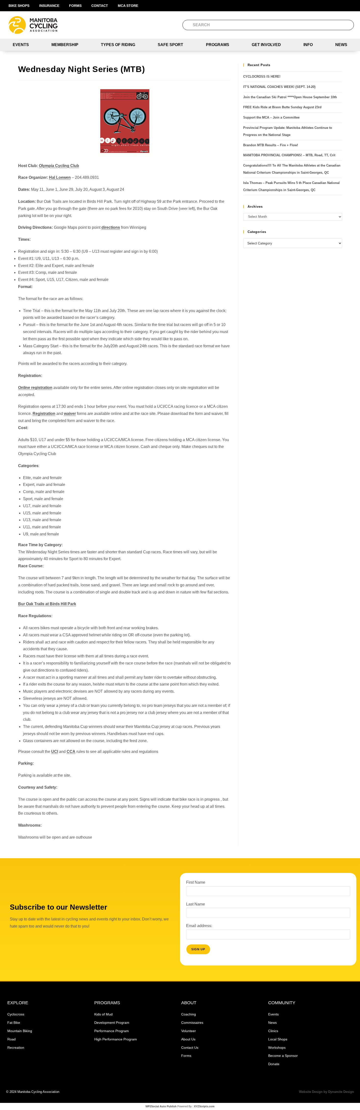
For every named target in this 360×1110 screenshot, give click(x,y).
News (341, 45)
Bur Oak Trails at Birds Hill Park (47, 604)
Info (308, 45)
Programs (217, 45)
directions (110, 227)
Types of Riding (118, 45)
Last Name (195, 904)
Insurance (49, 6)
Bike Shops (19, 6)
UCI (54, 751)
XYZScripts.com (204, 1106)
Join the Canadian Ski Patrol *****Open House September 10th (290, 97)
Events (21, 45)
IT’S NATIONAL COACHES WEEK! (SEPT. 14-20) (279, 87)
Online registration (35, 388)
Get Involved (266, 45)
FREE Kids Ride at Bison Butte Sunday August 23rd (282, 107)
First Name (195, 882)
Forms (75, 6)
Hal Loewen (60, 177)
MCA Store (128, 6)
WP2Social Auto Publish (161, 1106)
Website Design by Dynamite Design (326, 1092)
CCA (71, 751)
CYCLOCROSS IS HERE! (261, 76)
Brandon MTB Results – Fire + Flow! (270, 145)
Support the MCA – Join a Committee (271, 117)
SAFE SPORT (170, 45)
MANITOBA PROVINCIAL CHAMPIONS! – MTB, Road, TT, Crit (289, 155)
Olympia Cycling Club (59, 166)
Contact (99, 6)
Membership (64, 45)
